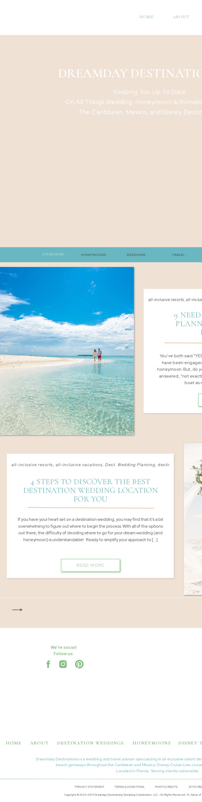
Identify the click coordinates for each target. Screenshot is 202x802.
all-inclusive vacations (79, 464)
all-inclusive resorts (166, 299)
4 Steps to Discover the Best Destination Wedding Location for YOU (90, 490)
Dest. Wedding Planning (130, 464)
